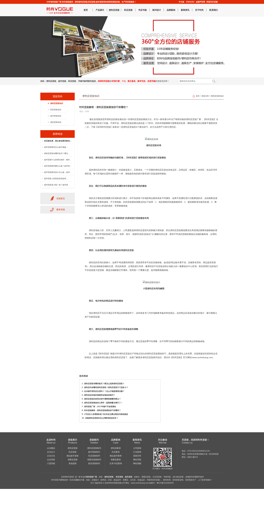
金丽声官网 (200, 2)
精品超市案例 (116, 456)
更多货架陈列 (94, 463)
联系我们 (213, 10)
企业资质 (51, 459)
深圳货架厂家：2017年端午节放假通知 (100, 406)
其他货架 (73, 463)
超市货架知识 (55, 116)
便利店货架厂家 (193, 119)
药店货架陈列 (94, 456)
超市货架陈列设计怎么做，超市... (57, 172)
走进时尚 (51, 439)
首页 (86, 10)
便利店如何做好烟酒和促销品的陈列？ (99, 395)
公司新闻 (137, 448)
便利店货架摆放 (177, 230)
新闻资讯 (185, 10)
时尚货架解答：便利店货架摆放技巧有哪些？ (102, 410)
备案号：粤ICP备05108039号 (161, 483)
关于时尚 (199, 10)
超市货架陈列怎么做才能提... (56, 147)
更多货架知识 (55, 122)
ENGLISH (190, 2)
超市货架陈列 (94, 452)
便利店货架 (114, 10)
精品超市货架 (73, 456)
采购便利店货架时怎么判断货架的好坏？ (101, 418)
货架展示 (72, 439)
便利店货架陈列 (94, 448)
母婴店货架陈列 (94, 459)
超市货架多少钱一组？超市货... (56, 185)
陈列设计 (156, 10)
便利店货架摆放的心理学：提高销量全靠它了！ (103, 403)
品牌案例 (171, 10)
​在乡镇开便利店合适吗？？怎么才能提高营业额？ (104, 391)
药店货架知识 (55, 110)
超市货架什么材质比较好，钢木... (57, 160)
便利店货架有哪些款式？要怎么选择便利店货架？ (104, 384)
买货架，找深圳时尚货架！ (195, 439)
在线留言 (60, 198)
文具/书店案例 (115, 463)
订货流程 (51, 463)
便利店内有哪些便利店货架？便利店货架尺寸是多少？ (106, 387)
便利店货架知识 (56, 103)
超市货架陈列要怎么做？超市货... (57, 166)
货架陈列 (94, 439)
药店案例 (116, 452)
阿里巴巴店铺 (212, 2)
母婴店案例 (116, 459)
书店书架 (142, 10)
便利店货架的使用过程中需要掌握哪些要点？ (102, 399)
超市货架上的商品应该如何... (56, 178)
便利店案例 (116, 448)
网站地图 (137, 463)
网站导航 (137, 459)
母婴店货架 (73, 459)
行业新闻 (137, 452)
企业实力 (51, 452)
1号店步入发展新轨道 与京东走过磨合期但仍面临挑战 (106, 414)
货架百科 (205, 96)
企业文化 (51, 456)
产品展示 (100, 10)
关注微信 (162, 439)
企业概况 (51, 448)
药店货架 (128, 10)
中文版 (181, 2)
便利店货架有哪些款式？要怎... (56, 153)
